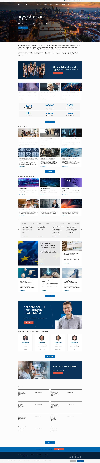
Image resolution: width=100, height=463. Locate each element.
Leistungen (39, 4)
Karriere (63, 4)
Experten (57, 4)
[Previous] (18, 229)
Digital (45, 4)
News (69, 4)
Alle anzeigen (50, 295)
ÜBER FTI (46, 454)
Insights (51, 4)
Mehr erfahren (23, 27)
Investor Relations (48, 457)
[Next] (81, 229)
